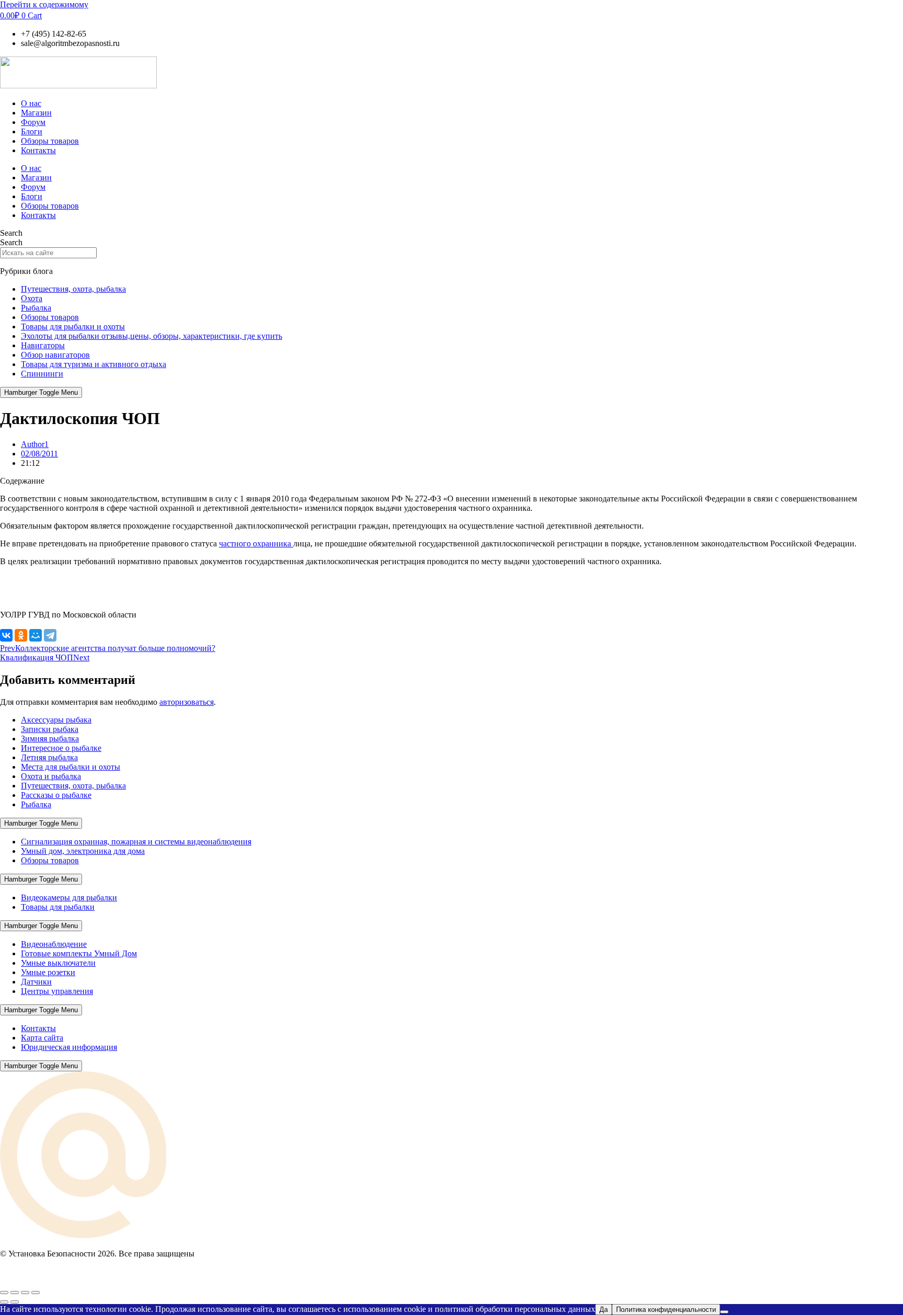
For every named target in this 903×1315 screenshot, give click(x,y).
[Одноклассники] (21, 635)
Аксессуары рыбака (56, 719)
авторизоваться (186, 701)
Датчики (36, 981)
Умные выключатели (58, 962)
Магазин (36, 112)
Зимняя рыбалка (50, 738)
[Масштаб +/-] (4, 1292)
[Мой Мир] (35, 635)
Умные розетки (48, 972)
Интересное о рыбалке (61, 748)
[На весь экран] (14, 1292)
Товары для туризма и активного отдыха (93, 364)
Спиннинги (42, 373)
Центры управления (57, 991)
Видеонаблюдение (54, 944)
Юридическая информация (69, 1047)
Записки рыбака (49, 729)
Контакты (38, 150)
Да (603, 1309)
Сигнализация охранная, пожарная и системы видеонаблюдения (136, 841)
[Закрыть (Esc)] (35, 1292)
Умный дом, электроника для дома (83, 851)
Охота (31, 298)
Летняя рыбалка (49, 757)
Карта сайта (42, 1037)
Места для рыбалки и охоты (70, 766)
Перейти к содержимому (44, 4)
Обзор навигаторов (55, 354)
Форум (33, 122)
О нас (31, 103)
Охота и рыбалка (51, 776)
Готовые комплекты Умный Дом (79, 953)
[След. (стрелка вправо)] (14, 1301)
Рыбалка (36, 307)
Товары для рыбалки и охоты (73, 326)
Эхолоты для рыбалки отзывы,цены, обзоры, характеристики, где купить (151, 335)
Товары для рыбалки (58, 906)
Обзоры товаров (50, 140)
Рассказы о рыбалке (56, 795)
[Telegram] (50, 635)
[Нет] (724, 1311)
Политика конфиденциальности (666, 1309)
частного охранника (256, 543)
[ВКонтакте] (6, 635)
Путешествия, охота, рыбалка (73, 288)
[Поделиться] (25, 1292)
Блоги (31, 131)
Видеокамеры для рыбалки (69, 897)
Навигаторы (43, 345)
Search (11, 232)
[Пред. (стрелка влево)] (4, 1301)
